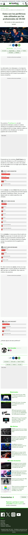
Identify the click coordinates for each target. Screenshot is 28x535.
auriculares (13, 361)
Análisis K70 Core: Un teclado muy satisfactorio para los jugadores (19, 404)
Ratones (18, 50)
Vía (1, 344)
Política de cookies (5, 524)
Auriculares (11, 52)
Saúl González (10, 48)
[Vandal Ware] (14, 3)
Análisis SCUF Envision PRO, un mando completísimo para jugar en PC (19, 396)
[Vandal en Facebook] (3, 514)
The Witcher (18, 1)
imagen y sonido (21, 361)
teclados (20, 364)
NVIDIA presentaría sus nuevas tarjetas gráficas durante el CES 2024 (19, 430)
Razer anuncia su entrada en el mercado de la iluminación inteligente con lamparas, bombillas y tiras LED (19, 488)
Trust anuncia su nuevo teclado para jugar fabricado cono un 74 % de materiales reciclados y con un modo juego (19, 473)
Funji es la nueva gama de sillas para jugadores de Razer (19, 479)
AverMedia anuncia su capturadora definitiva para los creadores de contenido (19, 446)
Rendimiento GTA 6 (11, 1)
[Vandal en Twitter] (8, 514)
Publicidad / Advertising (6, 526)
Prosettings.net (12, 123)
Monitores (17, 52)
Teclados (24, 50)
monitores (8, 364)
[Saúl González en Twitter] (9, 350)
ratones (14, 364)
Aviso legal (3, 523)
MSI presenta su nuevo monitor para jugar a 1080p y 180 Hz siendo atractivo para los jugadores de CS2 (19, 420)
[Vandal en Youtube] (18, 514)
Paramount (23, 1)
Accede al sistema (17, 503)
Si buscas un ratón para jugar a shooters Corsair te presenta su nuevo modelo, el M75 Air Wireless (19, 438)
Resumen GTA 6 (5, 1)
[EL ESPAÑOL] (26, 3)
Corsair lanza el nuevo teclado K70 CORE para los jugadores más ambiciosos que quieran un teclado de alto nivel (19, 465)
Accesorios (4, 50)
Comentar (23, 497)
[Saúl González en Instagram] (11, 350)
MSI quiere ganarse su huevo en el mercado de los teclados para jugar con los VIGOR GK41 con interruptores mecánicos (19, 412)
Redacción (3, 520)
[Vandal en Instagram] (13, 514)
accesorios (6, 361)
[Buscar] (23, 3)
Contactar (3, 522)
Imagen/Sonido (12, 50)
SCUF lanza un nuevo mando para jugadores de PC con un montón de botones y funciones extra (19, 454)
